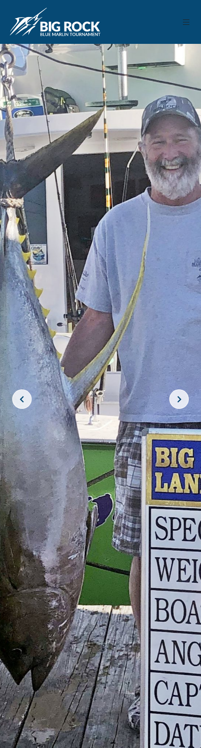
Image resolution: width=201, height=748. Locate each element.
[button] (186, 22)
